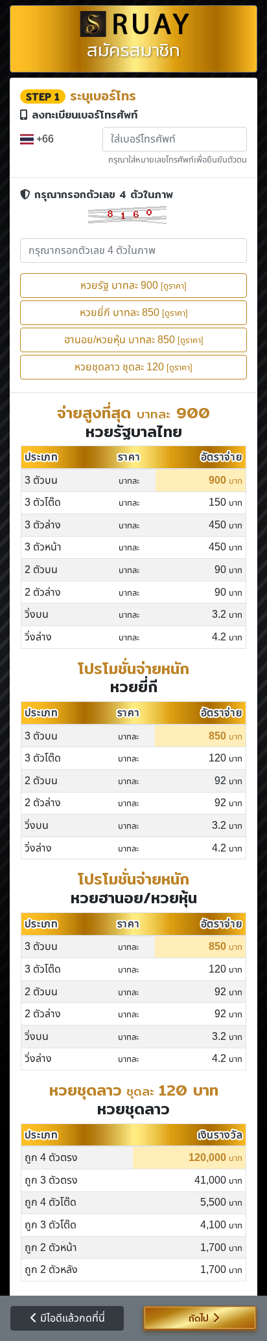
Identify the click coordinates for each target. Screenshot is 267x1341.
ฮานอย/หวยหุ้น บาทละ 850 (133, 340)
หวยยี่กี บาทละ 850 (134, 313)
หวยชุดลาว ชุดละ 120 (133, 367)
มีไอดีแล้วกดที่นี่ (71, 1318)
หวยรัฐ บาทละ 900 (133, 285)
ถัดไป (196, 1318)
